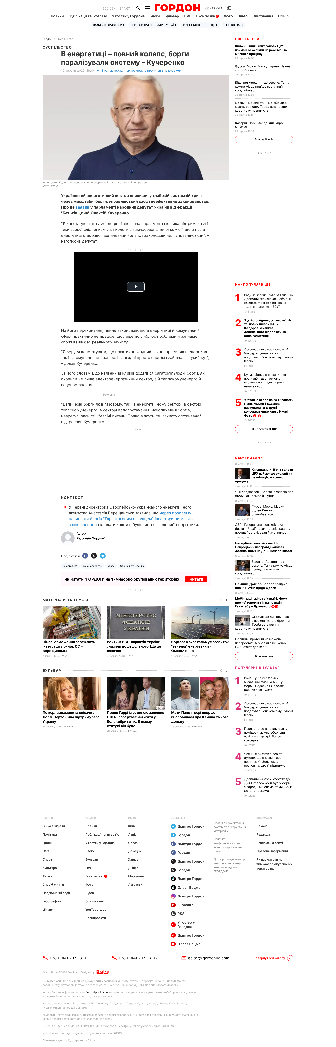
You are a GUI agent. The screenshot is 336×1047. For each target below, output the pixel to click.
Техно (47, 876)
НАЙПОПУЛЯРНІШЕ (252, 284)
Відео (243, 16)
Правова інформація (272, 851)
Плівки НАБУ (234, 25)
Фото (228, 16)
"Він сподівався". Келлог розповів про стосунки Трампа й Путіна (264, 494)
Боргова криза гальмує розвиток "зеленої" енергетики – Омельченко (200, 646)
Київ (131, 826)
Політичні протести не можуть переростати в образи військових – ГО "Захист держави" (262, 643)
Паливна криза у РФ (108, 25)
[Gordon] (177, 8)
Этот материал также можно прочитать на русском (141, 70)
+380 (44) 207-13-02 (138, 958)
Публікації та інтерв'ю (88, 16)
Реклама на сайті (269, 843)
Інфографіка (52, 901)
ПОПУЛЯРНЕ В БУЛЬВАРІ (258, 668)
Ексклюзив (206, 16)
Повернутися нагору (269, 958)
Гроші (130, 655)
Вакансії (262, 826)
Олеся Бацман (190, 887)
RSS (181, 914)
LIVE (187, 16)
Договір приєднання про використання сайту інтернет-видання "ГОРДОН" (230, 865)
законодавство (92, 565)
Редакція (263, 834)
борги (111, 565)
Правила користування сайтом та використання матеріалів (230, 827)
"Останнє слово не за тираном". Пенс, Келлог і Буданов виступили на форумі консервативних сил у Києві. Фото (268, 407)
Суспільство (65, 39)
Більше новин (264, 656)
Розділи (90, 818)
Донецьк (134, 851)
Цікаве (48, 909)
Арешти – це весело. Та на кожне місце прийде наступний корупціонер (262, 86)
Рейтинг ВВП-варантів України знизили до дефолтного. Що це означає (134, 646)
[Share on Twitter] (94, 556)
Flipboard (185, 905)
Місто (132, 818)
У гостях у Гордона (128, 16)
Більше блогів (264, 139)
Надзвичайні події (56, 893)
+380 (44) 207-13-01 (68, 958)
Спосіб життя (53, 884)
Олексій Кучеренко (132, 565)
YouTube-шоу (95, 909)
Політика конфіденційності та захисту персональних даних (229, 845)
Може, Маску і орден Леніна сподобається (269, 510)
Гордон (47, 39)
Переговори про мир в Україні (154, 25)
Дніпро (133, 868)
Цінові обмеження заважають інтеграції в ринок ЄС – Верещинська (69, 646)
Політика (50, 834)
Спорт (47, 859)
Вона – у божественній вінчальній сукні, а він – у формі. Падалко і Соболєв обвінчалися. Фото (264, 684)
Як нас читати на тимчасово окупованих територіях (274, 863)
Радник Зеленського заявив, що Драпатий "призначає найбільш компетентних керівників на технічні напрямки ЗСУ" (268, 301)
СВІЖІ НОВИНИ (249, 458)
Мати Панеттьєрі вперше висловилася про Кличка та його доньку (199, 717)
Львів (132, 834)
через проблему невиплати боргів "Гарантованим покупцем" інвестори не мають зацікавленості (131, 519)
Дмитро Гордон (191, 826)
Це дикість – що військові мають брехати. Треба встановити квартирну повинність (261, 106)
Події (65, 655)
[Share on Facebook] (85, 556)
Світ (46, 851)
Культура (50, 868)
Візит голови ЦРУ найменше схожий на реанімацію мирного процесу (261, 50)
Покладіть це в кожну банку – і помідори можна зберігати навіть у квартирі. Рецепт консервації (268, 734)
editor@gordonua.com (208, 958)
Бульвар (172, 16)
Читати (196, 579)
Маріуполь (136, 876)
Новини (57, 16)
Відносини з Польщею (200, 25)
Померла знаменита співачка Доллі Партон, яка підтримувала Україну (71, 717)
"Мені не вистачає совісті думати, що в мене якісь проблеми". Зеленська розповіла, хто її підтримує (265, 759)
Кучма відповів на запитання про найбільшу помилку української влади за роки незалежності (266, 380)
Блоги (155, 16)
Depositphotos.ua (96, 992)
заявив (82, 207)
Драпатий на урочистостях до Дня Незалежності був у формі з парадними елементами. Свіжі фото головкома (268, 785)
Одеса (133, 843)
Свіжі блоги (247, 39)
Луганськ (135, 884)
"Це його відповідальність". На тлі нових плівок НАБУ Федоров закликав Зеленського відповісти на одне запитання (267, 328)
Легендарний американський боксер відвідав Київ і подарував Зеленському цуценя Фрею (268, 355)
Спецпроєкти (95, 918)
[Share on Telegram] (103, 556)
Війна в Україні (54, 826)
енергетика (70, 565)
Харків (133, 859)
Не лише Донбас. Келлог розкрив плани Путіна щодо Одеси (261, 586)
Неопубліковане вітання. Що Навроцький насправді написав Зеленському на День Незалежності (264, 547)
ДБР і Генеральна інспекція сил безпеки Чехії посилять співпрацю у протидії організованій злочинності (262, 528)
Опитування (262, 16)
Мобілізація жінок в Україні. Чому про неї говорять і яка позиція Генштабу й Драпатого (261, 602)
